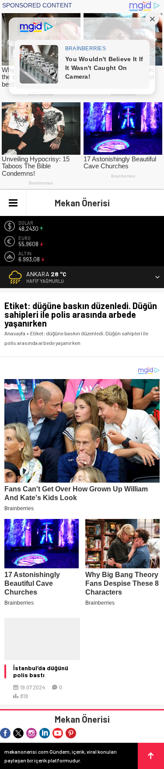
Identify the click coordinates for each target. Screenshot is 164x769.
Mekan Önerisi (82, 203)
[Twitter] (18, 733)
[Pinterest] (71, 733)
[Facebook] (5, 733)
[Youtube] (57, 733)
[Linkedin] (44, 733)
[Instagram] (31, 733)
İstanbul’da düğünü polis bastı (40, 672)
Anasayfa (14, 333)
